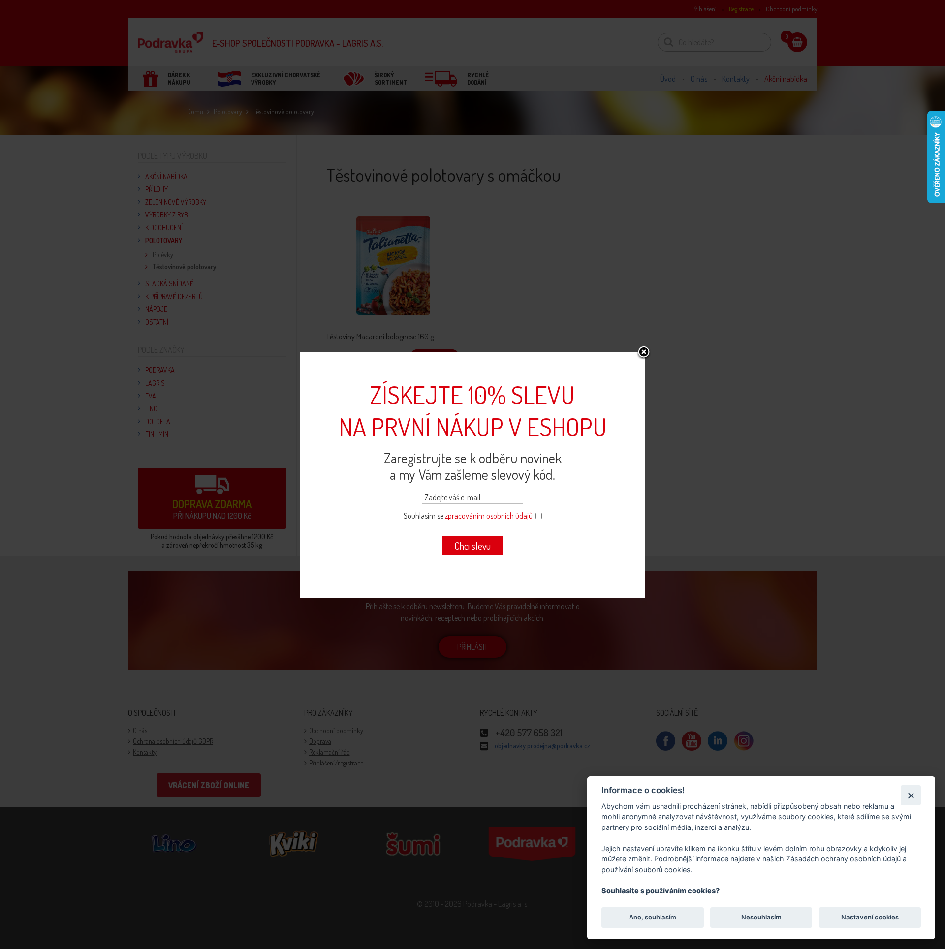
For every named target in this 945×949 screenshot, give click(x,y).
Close (643, 352)
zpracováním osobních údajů (489, 515)
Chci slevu (472, 545)
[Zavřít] (911, 795)
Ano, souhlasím (652, 917)
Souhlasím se (468, 515)
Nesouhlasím (761, 917)
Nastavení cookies (870, 917)
